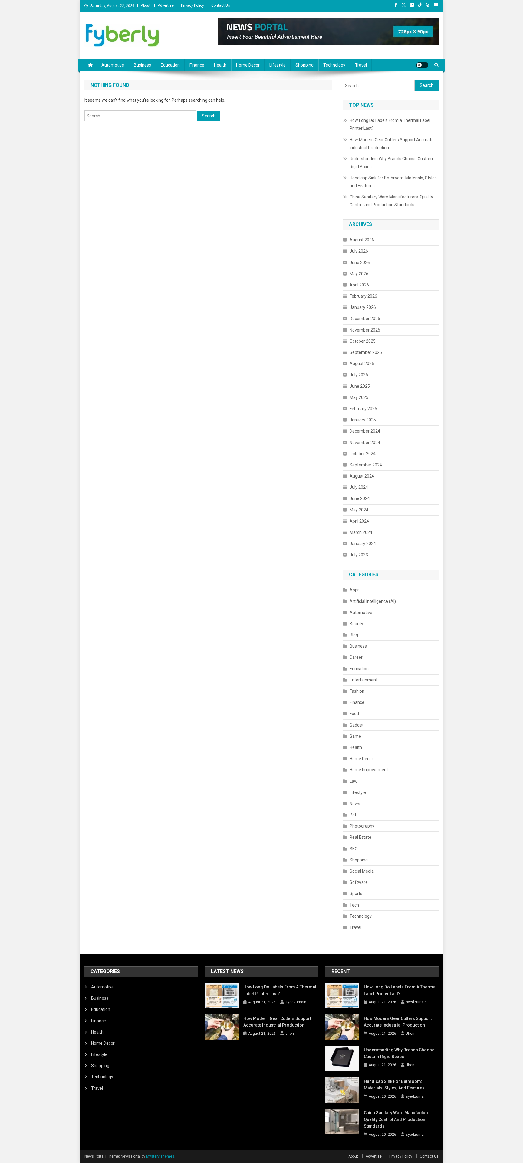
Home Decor (248, 65)
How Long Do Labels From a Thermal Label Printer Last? (390, 124)
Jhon (289, 1033)
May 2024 (359, 510)
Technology (334, 65)
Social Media (362, 871)
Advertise (166, 5)
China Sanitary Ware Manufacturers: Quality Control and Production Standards (391, 200)
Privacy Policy (192, 5)
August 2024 (362, 476)
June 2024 (360, 498)
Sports (356, 893)
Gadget (356, 725)
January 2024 (363, 543)
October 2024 (363, 453)
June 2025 (360, 386)
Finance (196, 65)
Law (353, 781)
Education (170, 65)
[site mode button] (422, 65)
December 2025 (365, 318)
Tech (354, 905)
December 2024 (365, 431)
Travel (361, 65)
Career (356, 657)
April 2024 (359, 521)
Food (354, 713)
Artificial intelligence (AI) (373, 601)
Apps (355, 589)
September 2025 (366, 352)
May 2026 (359, 273)
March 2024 (361, 532)
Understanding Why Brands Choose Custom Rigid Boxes (391, 162)
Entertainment (363, 680)
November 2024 (365, 442)
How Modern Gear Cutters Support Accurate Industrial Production (392, 143)
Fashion (357, 691)
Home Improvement (369, 769)
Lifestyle (277, 65)
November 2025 (365, 330)
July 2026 (359, 251)
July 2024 (359, 487)
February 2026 (363, 296)
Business (142, 65)
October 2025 (363, 341)
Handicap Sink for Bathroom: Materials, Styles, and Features (394, 181)
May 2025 (359, 397)
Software (359, 882)
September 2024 (366, 464)
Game (355, 736)
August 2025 (362, 363)
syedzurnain (295, 1002)
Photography (362, 826)
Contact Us (220, 5)
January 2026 (363, 307)
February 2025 (363, 408)
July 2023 (359, 554)
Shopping (304, 65)
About (145, 5)
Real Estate (360, 837)
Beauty (356, 623)
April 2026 (359, 285)
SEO (354, 848)
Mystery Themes (160, 1156)
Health (220, 65)
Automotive (112, 65)
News (355, 803)
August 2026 (362, 239)
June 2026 (360, 262)
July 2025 (359, 374)
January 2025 (363, 419)
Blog (354, 634)
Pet (353, 814)
